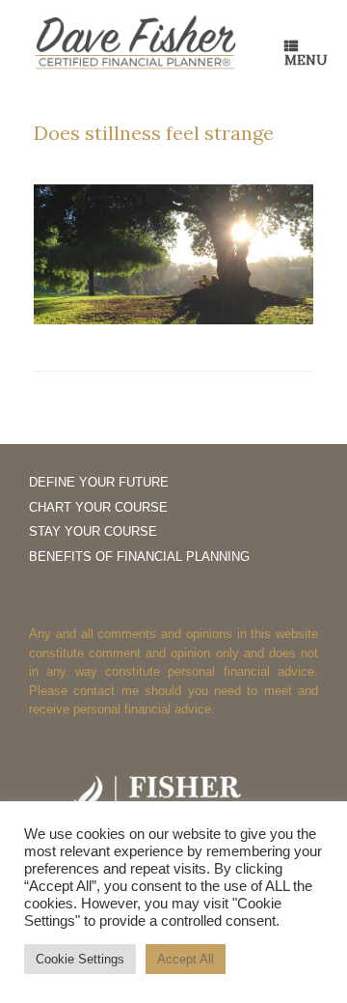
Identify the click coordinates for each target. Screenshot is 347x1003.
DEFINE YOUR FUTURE (99, 482)
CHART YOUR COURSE (98, 507)
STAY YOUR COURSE (93, 531)
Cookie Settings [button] (80, 959)
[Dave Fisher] (135, 43)
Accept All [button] (185, 959)
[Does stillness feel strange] (173, 319)
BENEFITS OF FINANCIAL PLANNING (139, 556)
